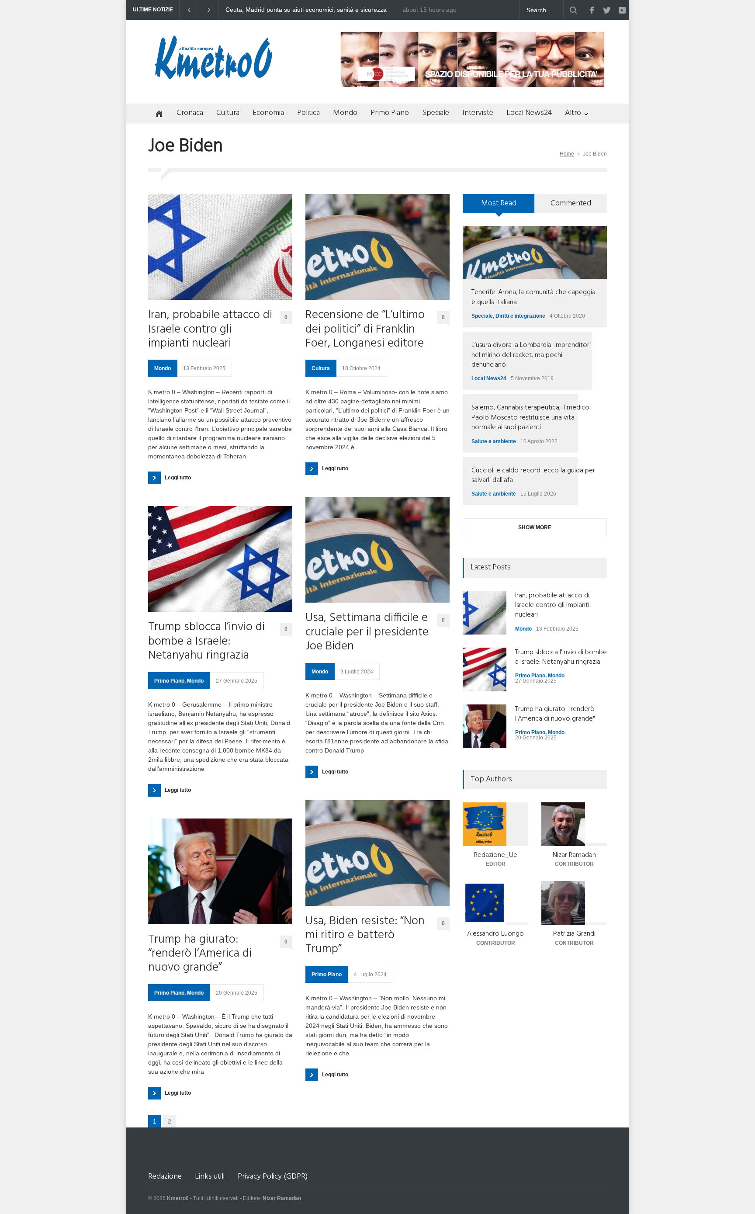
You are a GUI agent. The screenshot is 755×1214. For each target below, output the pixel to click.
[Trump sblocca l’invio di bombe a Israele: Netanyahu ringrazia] (220, 559)
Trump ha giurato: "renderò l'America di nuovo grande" (555, 714)
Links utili (210, 1176)
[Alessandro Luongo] (495, 903)
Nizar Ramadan (574, 855)
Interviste (477, 113)
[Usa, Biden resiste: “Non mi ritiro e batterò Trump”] (377, 853)
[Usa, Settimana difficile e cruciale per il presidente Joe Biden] (377, 550)
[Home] (155, 115)
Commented (571, 203)
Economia (268, 113)
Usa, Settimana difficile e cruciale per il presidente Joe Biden (367, 632)
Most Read (498, 203)
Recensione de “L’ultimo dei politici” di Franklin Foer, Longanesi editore (365, 330)
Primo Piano (390, 113)
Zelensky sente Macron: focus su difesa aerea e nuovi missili (309, 10)
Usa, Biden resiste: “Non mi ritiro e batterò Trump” (365, 936)
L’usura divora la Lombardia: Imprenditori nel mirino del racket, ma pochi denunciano (531, 355)
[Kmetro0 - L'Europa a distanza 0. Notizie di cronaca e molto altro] (213, 75)
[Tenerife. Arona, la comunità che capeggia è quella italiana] (535, 252)
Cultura (227, 113)
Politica (308, 113)
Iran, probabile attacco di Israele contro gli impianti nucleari (210, 330)
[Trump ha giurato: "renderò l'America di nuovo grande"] (484, 726)
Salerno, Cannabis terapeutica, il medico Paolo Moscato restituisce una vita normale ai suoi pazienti (530, 417)
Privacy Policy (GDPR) (273, 1176)
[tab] (499, 206)
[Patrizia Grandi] (574, 903)
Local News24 (529, 113)
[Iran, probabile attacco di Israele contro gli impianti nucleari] (220, 247)
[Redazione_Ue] (495, 824)
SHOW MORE (534, 527)
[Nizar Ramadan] (574, 824)
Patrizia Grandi (574, 934)
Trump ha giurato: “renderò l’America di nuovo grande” (200, 954)
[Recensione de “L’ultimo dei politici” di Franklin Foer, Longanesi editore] (377, 247)
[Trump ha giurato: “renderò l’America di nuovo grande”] (220, 871)
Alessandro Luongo (495, 934)
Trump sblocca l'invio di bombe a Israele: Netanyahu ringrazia (561, 657)
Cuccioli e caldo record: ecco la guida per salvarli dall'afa (533, 475)
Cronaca (190, 113)
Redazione (165, 1176)
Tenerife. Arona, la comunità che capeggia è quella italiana (533, 297)
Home (567, 154)
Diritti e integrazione (520, 316)
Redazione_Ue (495, 855)
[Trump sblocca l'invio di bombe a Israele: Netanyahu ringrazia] (484, 669)
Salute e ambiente (493, 441)
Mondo (345, 113)
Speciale (435, 113)
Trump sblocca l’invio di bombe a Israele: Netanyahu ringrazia (206, 642)
